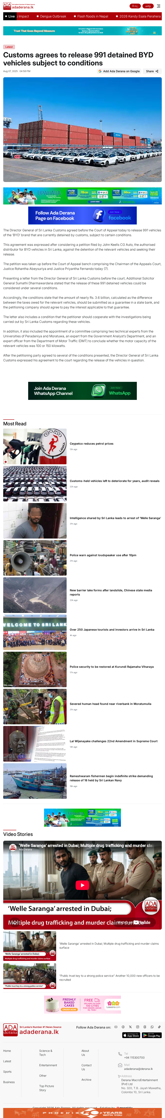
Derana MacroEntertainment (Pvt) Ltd (141, 1086)
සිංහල (135, 5)
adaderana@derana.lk (138, 1068)
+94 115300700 (134, 1057)
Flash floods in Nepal (74, 16)
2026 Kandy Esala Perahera (121, 16)
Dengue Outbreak (34, 16)
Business (9, 1082)
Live (11, 16)
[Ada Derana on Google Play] (152, 1035)
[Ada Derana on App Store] (131, 1035)
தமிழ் (148, 5)
